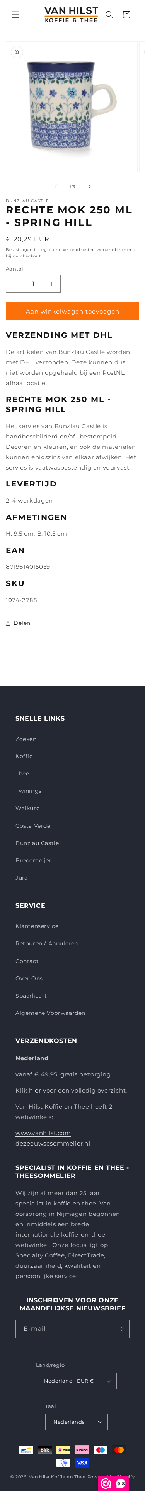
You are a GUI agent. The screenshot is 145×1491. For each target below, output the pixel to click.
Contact (27, 961)
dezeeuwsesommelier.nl (52, 1143)
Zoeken (26, 739)
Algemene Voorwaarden (50, 1012)
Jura (21, 877)
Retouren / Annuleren (46, 943)
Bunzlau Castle (37, 843)
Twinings (28, 790)
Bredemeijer (33, 860)
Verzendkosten (79, 249)
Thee (22, 773)
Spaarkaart (31, 995)
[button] (15, 14)
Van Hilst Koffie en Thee (57, 1476)
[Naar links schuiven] (55, 186)
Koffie (24, 756)
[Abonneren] (120, 1329)
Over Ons (29, 978)
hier (35, 1090)
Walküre (27, 808)
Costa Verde (33, 825)
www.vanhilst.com (43, 1133)
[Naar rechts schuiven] (89, 186)
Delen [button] (22, 622)
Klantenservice (36, 926)
